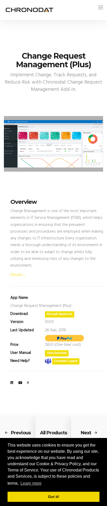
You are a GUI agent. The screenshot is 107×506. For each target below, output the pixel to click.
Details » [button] (17, 275)
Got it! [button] (53, 497)
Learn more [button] (31, 483)
